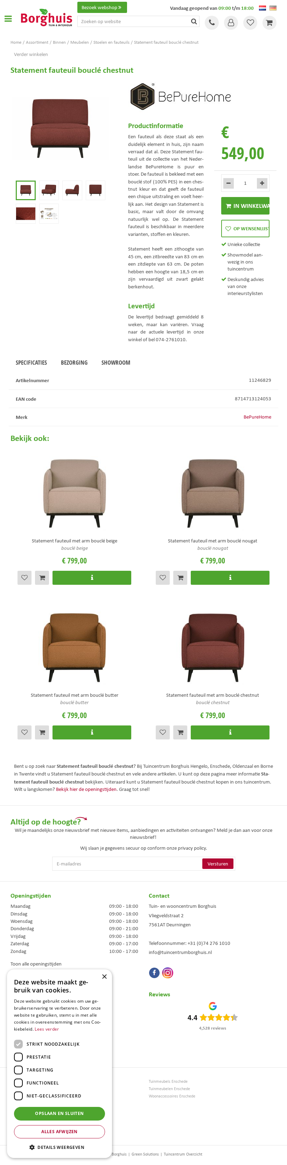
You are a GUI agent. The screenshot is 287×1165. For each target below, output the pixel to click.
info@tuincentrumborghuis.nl (180, 952)
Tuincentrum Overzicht (183, 1154)
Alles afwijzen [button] (59, 1132)
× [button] (104, 977)
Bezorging (74, 362)
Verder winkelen (31, 54)
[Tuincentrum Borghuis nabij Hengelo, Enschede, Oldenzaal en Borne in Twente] (46, 16)
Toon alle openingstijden (36, 963)
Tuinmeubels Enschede (168, 1081)
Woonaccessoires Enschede (172, 1096)
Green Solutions (145, 1154)
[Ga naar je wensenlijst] (250, 23)
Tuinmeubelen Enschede (169, 1089)
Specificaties (31, 362)
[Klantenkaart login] (231, 23)
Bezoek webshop (99, 7)
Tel (212, 23)
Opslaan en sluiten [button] (59, 1113)
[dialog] (59, 1063)
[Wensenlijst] (250, 23)
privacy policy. (192, 847)
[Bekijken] (269, 23)
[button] (59, 1147)
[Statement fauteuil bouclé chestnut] (60, 128)
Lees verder (47, 1029)
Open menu (8, 18)
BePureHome (257, 416)
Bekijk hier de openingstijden (86, 789)
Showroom (116, 362)
